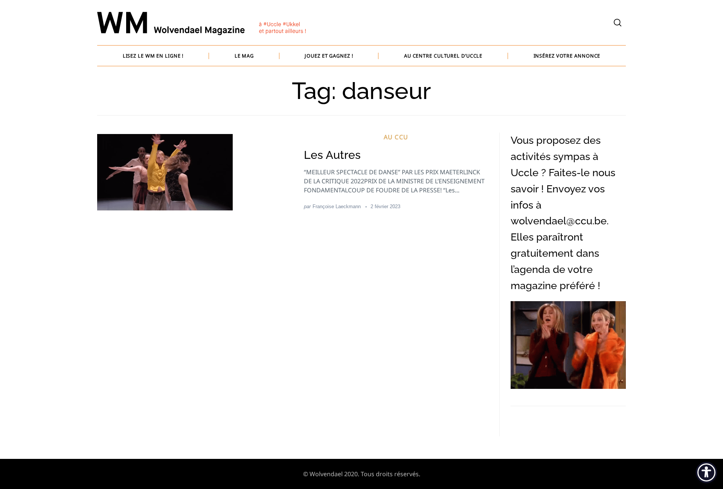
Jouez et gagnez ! (329, 55)
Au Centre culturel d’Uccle (443, 55)
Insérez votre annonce (567, 55)
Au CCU (396, 137)
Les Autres (332, 154)
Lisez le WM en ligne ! (153, 55)
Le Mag (244, 55)
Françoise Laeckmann (337, 206)
